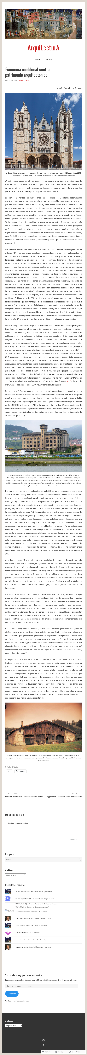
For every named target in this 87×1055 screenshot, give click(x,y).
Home (37, 59)
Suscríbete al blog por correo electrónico (23, 975)
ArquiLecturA (43, 47)
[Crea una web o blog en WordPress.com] (43, 1045)
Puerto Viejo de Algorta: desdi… (46, 904)
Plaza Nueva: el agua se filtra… (43, 892)
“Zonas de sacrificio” (42, 907)
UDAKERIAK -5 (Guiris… (24, 907)
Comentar (73, 839)
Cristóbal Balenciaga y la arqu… (43, 940)
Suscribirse (12, 994)
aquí (68, 381)
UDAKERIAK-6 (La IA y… (24, 904)
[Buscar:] (43, 860)
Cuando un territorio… (23, 912)
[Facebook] (43, 1040)
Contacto (48, 59)
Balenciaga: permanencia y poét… (40, 918)
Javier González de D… (23, 892)
